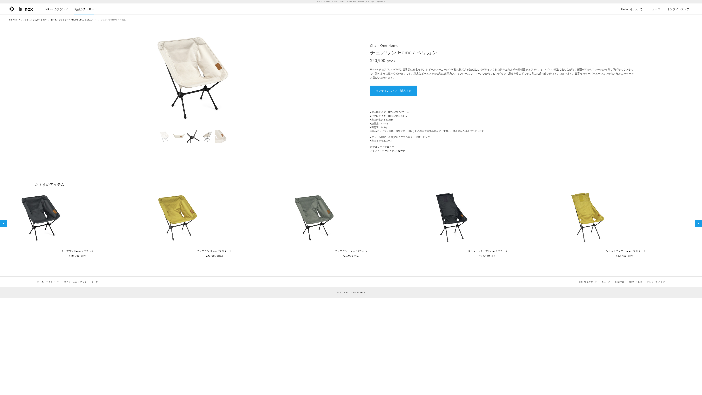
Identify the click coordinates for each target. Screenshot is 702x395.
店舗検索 (619, 281)
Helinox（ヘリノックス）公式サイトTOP (28, 19)
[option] (77, 223)
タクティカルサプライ (75, 281)
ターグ (94, 281)
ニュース (654, 9)
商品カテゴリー (84, 9)
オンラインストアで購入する (393, 90)
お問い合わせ (635, 281)
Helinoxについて (632, 9)
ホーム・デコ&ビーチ (393, 150)
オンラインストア (678, 9)
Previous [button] (3, 223)
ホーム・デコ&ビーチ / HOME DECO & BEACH (72, 19)
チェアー (389, 146)
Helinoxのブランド (56, 9)
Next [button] (698, 223)
